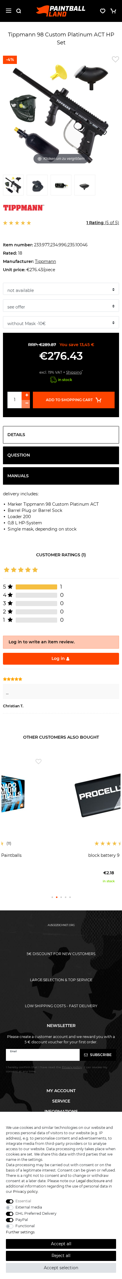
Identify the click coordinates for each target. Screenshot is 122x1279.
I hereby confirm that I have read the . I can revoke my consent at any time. (56, 1069)
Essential (23, 1201)
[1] (13, 186)
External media (28, 1207)
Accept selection (61, 1267)
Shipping (74, 372)
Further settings (20, 1232)
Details (16, 434)
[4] (85, 186)
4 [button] (65, 897)
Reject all (61, 1255)
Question (18, 455)
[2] (37, 186)
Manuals (18, 475)
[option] (61, 819)
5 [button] (70, 897)
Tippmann (45, 261)
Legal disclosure (90, 1181)
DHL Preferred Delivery (36, 1213)
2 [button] (56, 897)
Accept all (61, 1243)
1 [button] (52, 897)
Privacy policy (25, 1191)
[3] (61, 186)
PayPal (21, 1219)
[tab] (61, 435)
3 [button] (61, 897)
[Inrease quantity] (26, 396)
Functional (25, 1226)
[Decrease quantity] (26, 404)
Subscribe (100, 1055)
